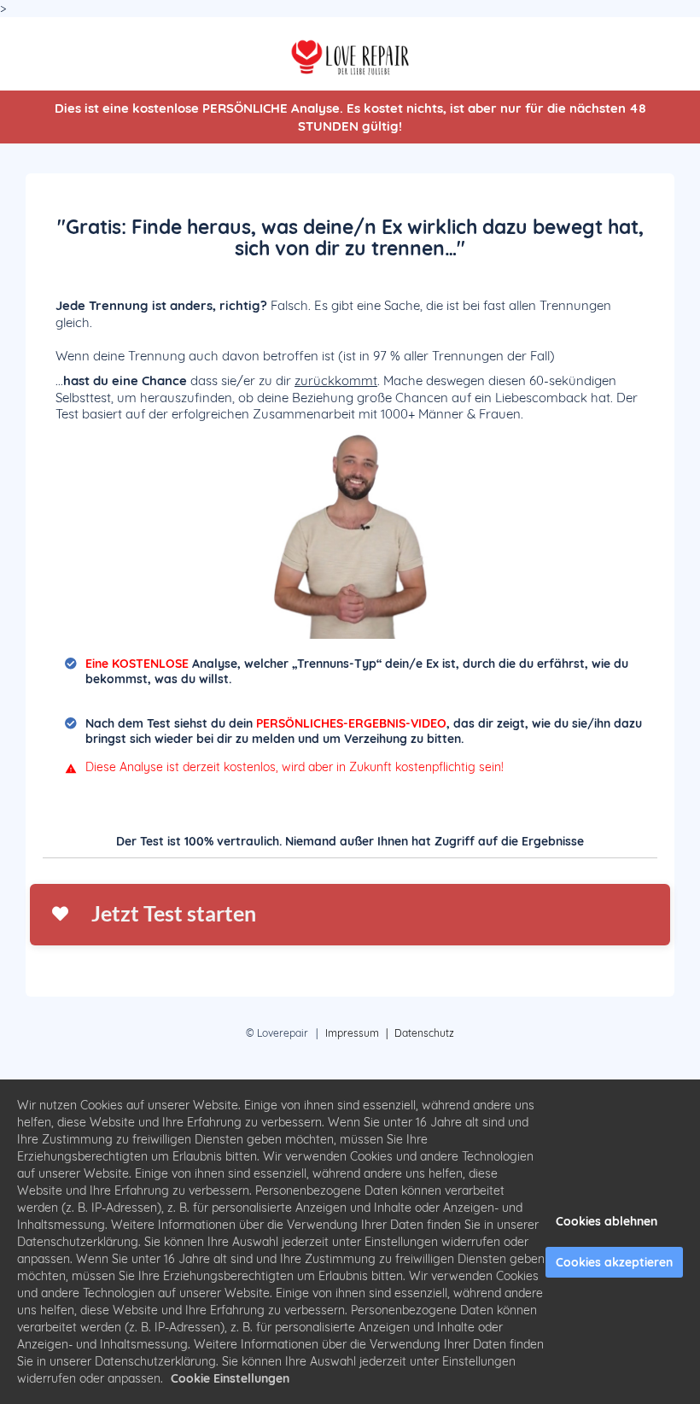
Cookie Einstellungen (230, 1378)
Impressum (352, 1033)
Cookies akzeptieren (614, 1262)
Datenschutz (424, 1033)
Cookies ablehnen (606, 1221)
